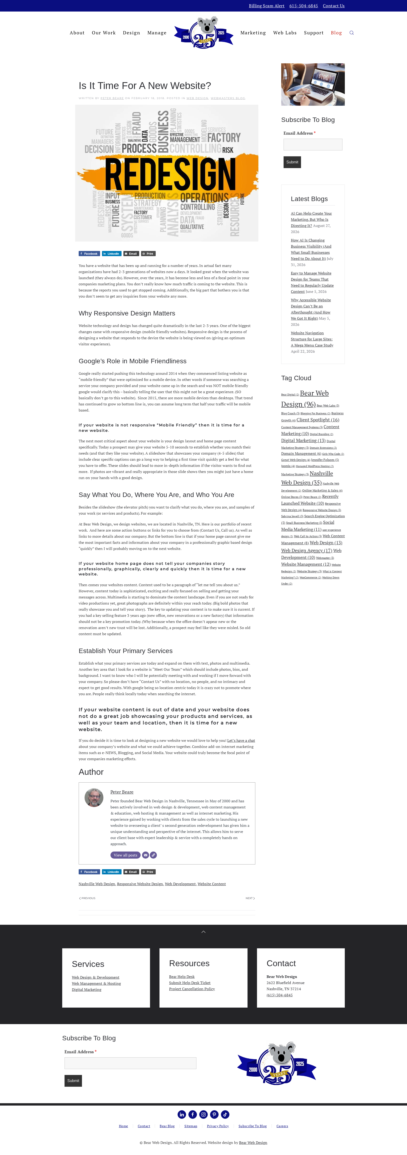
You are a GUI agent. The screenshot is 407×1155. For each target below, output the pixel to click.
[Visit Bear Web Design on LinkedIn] (182, 1114)
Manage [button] (157, 32)
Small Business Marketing (304, 523)
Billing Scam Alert (267, 5)
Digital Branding (321, 434)
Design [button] (131, 32)
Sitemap (190, 1126)
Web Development (180, 883)
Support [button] (314, 32)
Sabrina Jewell (292, 516)
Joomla (288, 466)
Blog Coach (290, 413)
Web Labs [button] (285, 32)
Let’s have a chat (241, 740)
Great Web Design (295, 460)
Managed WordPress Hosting (315, 466)
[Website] (153, 855)
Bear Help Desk (182, 976)
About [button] (77, 32)
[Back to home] (203, 33)
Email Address (300, 133)
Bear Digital (290, 394)
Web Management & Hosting (96, 983)
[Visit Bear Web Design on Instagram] (203, 1114)
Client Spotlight (318, 419)
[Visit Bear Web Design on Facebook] (192, 1114)
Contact (144, 1126)
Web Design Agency (306, 550)
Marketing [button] (253, 32)
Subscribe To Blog (253, 1126)
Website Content (212, 883)
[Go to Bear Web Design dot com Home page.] (276, 1063)
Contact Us (334, 5)
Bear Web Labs (328, 405)
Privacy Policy (218, 1126)
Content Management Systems (302, 427)
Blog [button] (336, 32)
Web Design (197, 98)
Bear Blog (167, 1126)
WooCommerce (310, 577)
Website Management (306, 564)
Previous (88, 898)
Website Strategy (309, 571)
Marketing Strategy (295, 474)
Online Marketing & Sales (322, 490)
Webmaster (325, 558)
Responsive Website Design (140, 883)
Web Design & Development (95, 977)
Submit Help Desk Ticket (190, 982)
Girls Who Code (333, 454)
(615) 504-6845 (280, 995)
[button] (351, 33)
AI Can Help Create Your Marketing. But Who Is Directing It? (311, 219)
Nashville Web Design (97, 883)
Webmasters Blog (228, 98)
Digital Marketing (303, 440)
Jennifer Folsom (325, 459)
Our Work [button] (104, 32)
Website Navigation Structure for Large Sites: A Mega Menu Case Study (312, 339)
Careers (282, 1126)
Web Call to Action (308, 536)
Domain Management (301, 453)
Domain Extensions (323, 447)
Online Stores (291, 497)
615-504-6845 (303, 5)
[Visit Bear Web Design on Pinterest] (214, 1114)
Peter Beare (112, 98)
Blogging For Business (315, 413)
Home (123, 1126)
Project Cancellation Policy (192, 988)
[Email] (145, 855)
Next (249, 898)
